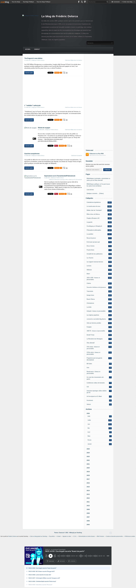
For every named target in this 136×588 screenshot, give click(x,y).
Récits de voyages (44, 127)
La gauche (89, 222)
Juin (89, 424)
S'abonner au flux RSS (96, 153)
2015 (88, 486)
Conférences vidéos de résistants (96, 383)
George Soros (90, 295)
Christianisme (90, 303)
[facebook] (79, 2)
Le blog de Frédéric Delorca (59, 16)
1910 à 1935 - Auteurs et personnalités (93, 278)
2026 (88, 413)
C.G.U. (75, 536)
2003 (88, 524)
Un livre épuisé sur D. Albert (94, 396)
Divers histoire (90, 246)
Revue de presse (91, 238)
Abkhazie (89, 269)
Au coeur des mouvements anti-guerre (95, 378)
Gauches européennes (32, 153)
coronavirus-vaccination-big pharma (96, 319)
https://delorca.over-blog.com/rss (97, 155)
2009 (88, 509)
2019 (88, 471)
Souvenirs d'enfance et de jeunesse (96, 287)
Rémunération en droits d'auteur (87, 536)
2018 (88, 475)
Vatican (89, 404)
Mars (89, 436)
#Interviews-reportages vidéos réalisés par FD (64, 179)
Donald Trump (90, 335)
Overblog (79, 532)
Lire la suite (29, 73)
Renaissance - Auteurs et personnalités (93, 372)
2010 (88, 505)
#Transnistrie (79, 179)
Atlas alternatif (90, 342)
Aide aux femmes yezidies (94, 323)
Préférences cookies (130, 536)
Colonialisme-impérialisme (94, 202)
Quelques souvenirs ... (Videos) (95, 193)
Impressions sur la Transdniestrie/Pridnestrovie (59, 176)
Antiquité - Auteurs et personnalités (96, 311)
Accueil (27, 49)
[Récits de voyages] (30, 127)
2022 (88, 460)
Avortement (90, 400)
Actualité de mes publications (95, 254)
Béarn (88, 273)
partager (62, 561)
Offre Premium (100, 536)
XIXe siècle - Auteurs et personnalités (93, 347)
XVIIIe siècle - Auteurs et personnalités (93, 353)
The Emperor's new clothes (33, 58)
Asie (88, 367)
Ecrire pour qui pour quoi (93, 242)
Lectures (89, 265)
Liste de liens (90, 189)
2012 (88, 498)
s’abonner (51, 561)
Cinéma (89, 283)
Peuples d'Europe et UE (93, 218)
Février (89, 440)
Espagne (89, 327)
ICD (88, 386)
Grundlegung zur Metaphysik (94, 226)
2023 (88, 456)
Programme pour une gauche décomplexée (94, 359)
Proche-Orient (90, 250)
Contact (37, 49)
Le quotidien (90, 234)
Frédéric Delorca (12, 536)
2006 (88, 520)
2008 (88, 513)
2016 (88, 483)
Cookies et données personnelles (114, 536)
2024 (88, 452)
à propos (72, 561)
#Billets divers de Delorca (76, 60)
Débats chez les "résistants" (94, 210)
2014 (88, 490)
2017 (88, 479)
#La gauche (79, 155)
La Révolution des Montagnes (95, 339)
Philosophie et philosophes (94, 230)
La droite (89, 307)
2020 (88, 468)
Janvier (89, 444)
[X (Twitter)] (82, 2)
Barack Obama (91, 299)
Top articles (52, 536)
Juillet (89, 420)
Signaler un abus (67, 536)
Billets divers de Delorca (93, 214)
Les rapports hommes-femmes (95, 262)
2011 (88, 502)
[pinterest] (85, 2)
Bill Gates (89, 363)
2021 (88, 464)
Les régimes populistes (93, 315)
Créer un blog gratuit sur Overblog (38, 536)
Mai (89, 428)
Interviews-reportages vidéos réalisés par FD (97, 391)
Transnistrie (90, 291)
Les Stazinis (90, 258)
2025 (88, 449)
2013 (88, 494)
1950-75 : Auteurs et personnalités (96, 331)
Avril (89, 432)
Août (89, 416)
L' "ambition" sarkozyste (32, 105)
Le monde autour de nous (93, 206)
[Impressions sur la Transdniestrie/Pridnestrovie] (33, 177)
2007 (88, 517)
